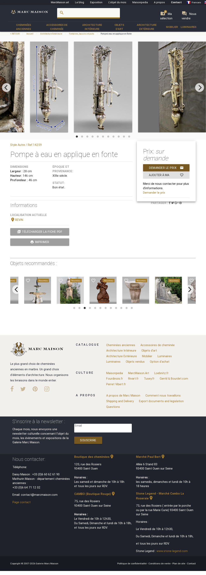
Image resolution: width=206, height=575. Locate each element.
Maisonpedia (140, 2)
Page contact (21, 502)
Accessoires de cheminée (56, 27)
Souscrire (88, 440)
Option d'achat (159, 361)
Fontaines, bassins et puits (82, 33)
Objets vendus (135, 361)
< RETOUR (15, 33)
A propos (159, 2)
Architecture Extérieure (147, 27)
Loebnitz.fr (161, 373)
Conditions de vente (159, 563)
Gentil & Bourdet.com (174, 378)
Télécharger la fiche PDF (40, 232)
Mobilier (172, 27)
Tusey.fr (149, 378)
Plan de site (179, 563)
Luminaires (188, 27)
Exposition (96, 2)
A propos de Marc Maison (123, 395)
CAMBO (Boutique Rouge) (95, 494)
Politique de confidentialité (132, 563)
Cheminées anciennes (23, 27)
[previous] (6, 87)
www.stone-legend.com (172, 551)
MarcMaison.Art (138, 373)
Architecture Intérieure (92, 27)
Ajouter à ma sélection (166, 176)
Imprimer (39, 242)
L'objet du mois (117, 2)
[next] (199, 87)
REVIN (16, 220)
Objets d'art (119, 27)
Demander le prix (166, 168)
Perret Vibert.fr (116, 384)
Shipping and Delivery (120, 401)
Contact (176, 2)
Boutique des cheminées (94, 457)
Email (78, 425)
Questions (113, 407)
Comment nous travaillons (163, 395)
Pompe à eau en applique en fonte (116, 33)
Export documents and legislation (161, 401)
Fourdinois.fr (114, 378)
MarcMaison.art (60, 2)
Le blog (79, 2)
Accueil (30, 33)
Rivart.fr (133, 378)
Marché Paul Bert (150, 457)
